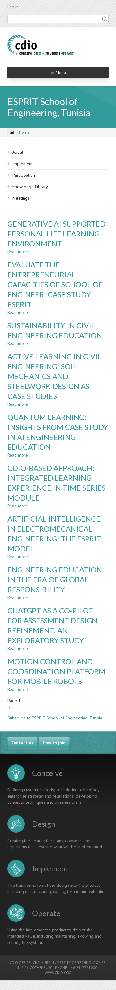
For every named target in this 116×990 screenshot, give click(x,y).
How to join (54, 742)
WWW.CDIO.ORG (58, 972)
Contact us (22, 742)
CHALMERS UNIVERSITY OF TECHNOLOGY (66, 962)
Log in (13, 7)
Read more (17, 251)
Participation (23, 175)
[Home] (40, 45)
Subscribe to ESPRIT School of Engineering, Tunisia (54, 718)
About (17, 152)
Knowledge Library (30, 186)
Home (24, 132)
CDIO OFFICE (20, 962)
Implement (22, 163)
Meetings (20, 198)
